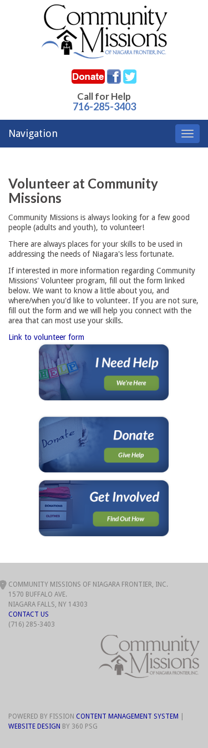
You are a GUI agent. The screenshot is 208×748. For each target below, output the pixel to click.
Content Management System (127, 716)
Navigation (33, 133)
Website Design (34, 726)
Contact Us (28, 614)
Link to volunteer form (46, 337)
